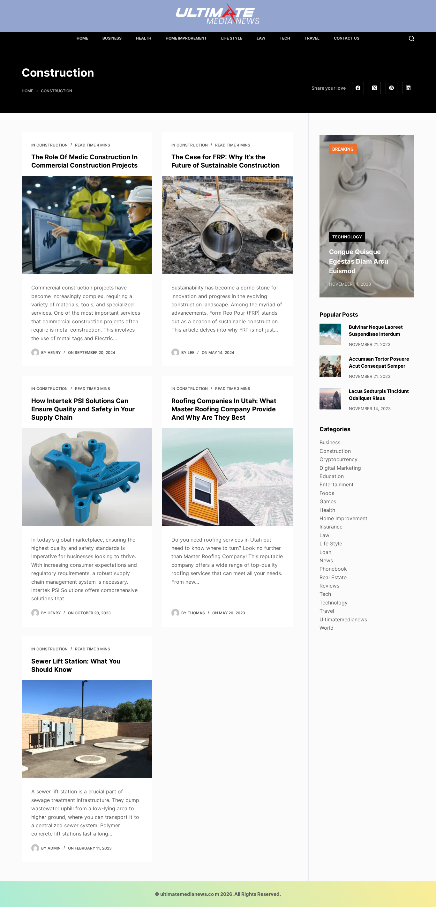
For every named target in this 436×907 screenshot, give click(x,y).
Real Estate (333, 577)
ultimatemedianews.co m (189, 894)
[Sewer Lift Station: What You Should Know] (87, 729)
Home (82, 38)
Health (143, 38)
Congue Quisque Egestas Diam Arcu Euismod (358, 261)
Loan (325, 552)
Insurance (330, 526)
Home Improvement (186, 38)
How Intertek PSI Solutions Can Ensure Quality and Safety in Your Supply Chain (83, 409)
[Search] (411, 38)
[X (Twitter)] (375, 88)
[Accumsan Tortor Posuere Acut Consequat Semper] (330, 366)
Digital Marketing (340, 468)
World (326, 628)
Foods (326, 493)
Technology (347, 236)
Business (112, 38)
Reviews (329, 585)
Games (327, 501)
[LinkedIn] (408, 88)
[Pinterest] (392, 88)
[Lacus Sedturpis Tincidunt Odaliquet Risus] (330, 398)
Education (331, 476)
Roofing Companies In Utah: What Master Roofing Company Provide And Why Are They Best (223, 409)
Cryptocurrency (338, 459)
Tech (285, 38)
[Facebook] (358, 88)
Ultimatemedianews (343, 619)
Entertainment (336, 484)
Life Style (231, 38)
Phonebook (333, 569)
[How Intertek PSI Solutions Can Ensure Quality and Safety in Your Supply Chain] (87, 477)
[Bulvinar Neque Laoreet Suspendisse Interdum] (330, 334)
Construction (52, 145)
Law (261, 38)
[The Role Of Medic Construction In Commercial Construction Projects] (87, 225)
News (326, 560)
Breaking (343, 149)
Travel (311, 38)
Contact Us (346, 38)
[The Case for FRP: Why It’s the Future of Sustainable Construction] (227, 225)
